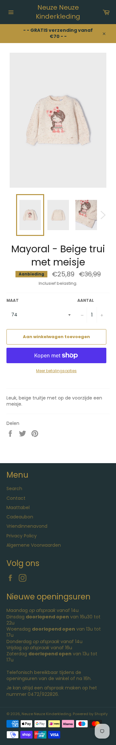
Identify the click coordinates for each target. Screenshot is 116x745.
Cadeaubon (19, 517)
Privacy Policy (21, 536)
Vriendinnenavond (26, 526)
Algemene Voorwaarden (33, 545)
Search (14, 488)
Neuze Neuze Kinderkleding (58, 12)
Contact (15, 498)
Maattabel (18, 507)
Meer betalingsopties (56, 370)
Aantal (85, 300)
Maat (12, 300)
